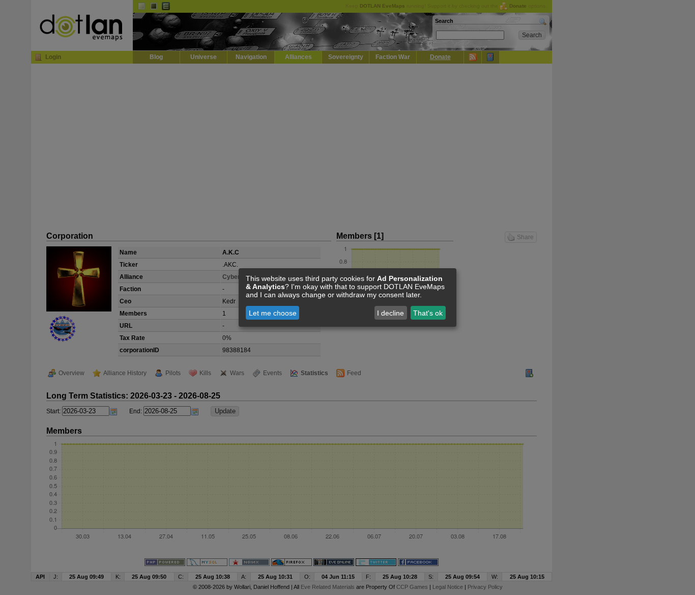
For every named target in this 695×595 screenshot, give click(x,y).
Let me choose (273, 313)
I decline (390, 313)
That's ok (428, 313)
